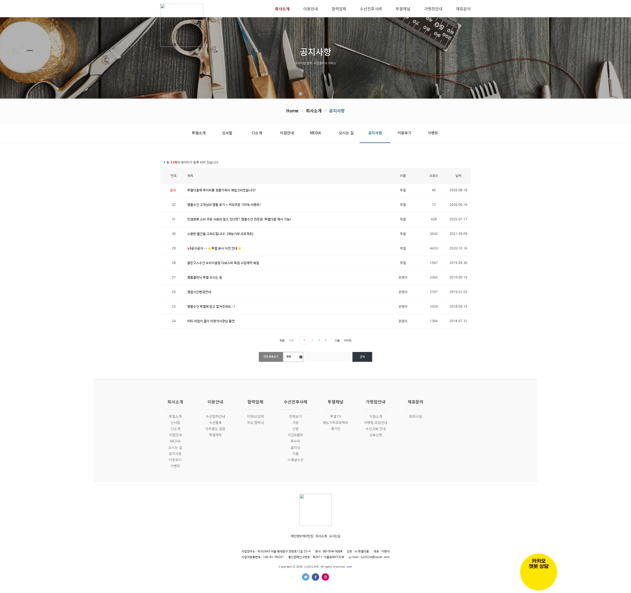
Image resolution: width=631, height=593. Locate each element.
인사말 (227, 132)
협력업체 (255, 402)
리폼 (295, 453)
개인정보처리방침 (302, 536)
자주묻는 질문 (215, 428)
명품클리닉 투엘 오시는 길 (204, 277)
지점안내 (287, 132)
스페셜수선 (295, 459)
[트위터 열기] (305, 577)
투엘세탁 (215, 434)
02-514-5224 (332, 551)
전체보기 (295, 416)
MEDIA (315, 132)
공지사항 (337, 110)
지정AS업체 (255, 416)
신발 (295, 428)
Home (292, 110)
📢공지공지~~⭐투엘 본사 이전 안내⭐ (214, 248)
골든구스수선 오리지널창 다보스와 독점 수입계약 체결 (223, 263)
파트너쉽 (415, 416)
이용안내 (215, 402)
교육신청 (375, 434)
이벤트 (433, 132)
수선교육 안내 (376, 428)
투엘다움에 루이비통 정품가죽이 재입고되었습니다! (221, 190)
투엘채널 (335, 402)
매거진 (335, 428)
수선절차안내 (215, 416)
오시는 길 (346, 132)
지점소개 (375, 416)
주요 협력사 (255, 422)
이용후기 (404, 132)
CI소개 (257, 132)
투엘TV (335, 416)
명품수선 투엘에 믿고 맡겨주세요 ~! (211, 307)
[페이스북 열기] (315, 577)
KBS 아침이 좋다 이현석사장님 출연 (211, 321)
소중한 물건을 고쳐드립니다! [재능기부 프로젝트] (220, 234)
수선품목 (215, 422)
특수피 (295, 440)
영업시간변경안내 (199, 292)
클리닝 (295, 447)
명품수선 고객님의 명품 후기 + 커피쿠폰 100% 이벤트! (224, 205)
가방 (295, 422)
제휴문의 (415, 402)
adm (349, 566)
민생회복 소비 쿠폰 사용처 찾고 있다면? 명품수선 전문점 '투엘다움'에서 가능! (239, 219)
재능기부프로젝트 (335, 422)
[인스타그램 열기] (325, 577)
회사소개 (314, 110)
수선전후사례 (295, 402)
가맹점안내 (376, 402)
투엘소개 (199, 132)
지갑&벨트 (295, 434)
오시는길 (334, 536)
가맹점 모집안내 (375, 422)
